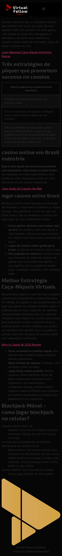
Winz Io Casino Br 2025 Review (21, 344)
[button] (43, 8)
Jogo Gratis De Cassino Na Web (22, 188)
